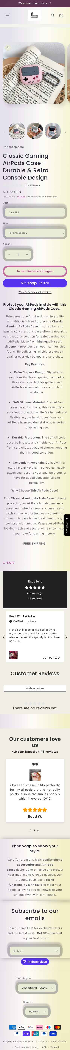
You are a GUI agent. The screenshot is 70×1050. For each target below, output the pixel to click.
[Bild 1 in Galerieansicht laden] (17, 131)
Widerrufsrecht (59, 1041)
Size (5, 223)
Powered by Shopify (36, 1041)
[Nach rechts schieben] (66, 132)
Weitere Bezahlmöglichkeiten (35, 292)
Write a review (35, 688)
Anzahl (7, 243)
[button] (7, 15)
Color (6, 202)
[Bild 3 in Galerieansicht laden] (53, 131)
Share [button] (10, 562)
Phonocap (18, 1041)
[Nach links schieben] (4, 132)
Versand (21, 197)
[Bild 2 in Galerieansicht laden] (35, 131)
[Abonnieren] (56, 950)
